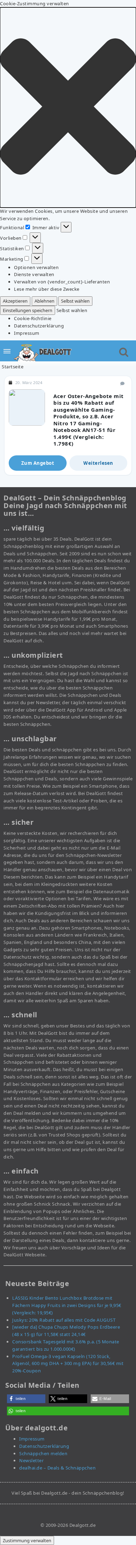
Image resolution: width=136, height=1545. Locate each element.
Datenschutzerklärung (39, 326)
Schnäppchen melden (43, 1453)
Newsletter (31, 1460)
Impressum (26, 333)
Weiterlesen (98, 463)
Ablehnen (44, 301)
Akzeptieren (15, 301)
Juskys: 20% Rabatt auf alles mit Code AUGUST (63, 1320)
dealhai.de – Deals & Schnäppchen (57, 1468)
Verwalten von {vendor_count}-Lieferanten (62, 282)
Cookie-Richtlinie (33, 318)
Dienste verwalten (34, 274)
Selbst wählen (75, 301)
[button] (68, 107)
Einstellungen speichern (27, 310)
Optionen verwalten (36, 267)
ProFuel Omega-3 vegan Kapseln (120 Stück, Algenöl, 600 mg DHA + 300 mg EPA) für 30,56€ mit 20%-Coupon (67, 1363)
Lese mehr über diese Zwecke (47, 289)
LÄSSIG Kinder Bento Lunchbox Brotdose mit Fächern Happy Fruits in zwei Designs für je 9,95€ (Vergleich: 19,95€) (66, 1305)
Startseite (12, 366)
